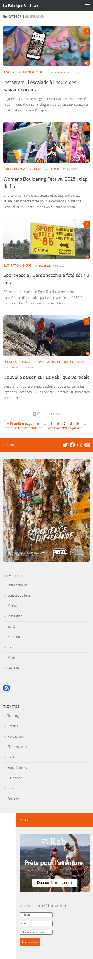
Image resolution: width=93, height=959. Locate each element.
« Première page (19, 423)
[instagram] (79, 445)
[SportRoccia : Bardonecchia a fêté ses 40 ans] (46, 239)
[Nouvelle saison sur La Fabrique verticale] (46, 335)
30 (25, 428)
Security (13, 799)
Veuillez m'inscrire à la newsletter (43, 906)
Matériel (13, 658)
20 (17, 428)
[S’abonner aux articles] (6, 690)
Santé (41, 72)
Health (12, 757)
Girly (7, 169)
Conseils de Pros (16, 362)
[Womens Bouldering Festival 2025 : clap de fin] (46, 142)
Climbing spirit (17, 747)
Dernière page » (66, 428)
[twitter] (65, 445)
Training (13, 716)
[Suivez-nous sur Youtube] (87, 445)
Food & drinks (17, 768)
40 (34, 428)
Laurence (59, 72)
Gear (10, 788)
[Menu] (87, 5)
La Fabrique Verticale (21, 5)
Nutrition (13, 637)
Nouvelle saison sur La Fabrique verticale (46, 377)
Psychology (15, 736)
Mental (29, 72)
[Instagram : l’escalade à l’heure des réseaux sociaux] (46, 46)
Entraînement (43, 362)
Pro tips (12, 726)
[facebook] (72, 445)
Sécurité (13, 668)
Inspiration (12, 72)
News (38, 169)
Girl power (14, 778)
